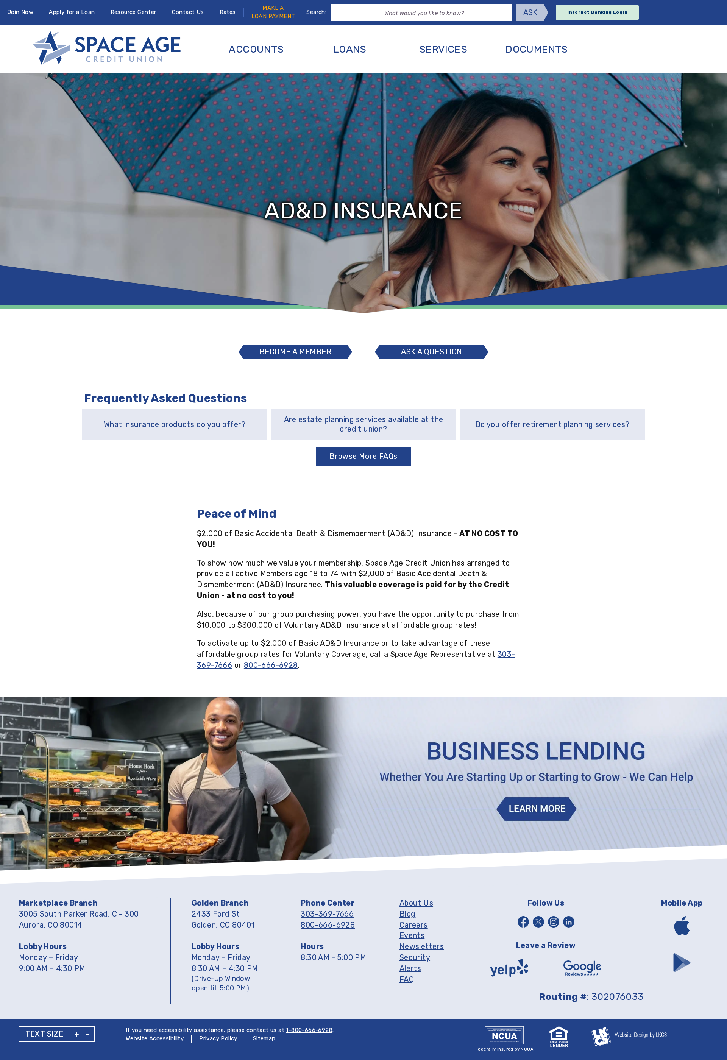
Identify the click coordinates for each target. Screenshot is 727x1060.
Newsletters (421, 946)
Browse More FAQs (363, 456)
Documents (536, 49)
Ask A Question (435, 353)
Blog (407, 913)
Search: (316, 12)
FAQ (406, 979)
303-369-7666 (327, 913)
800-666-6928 (271, 665)
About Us (416, 902)
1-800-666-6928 (309, 1030)
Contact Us (188, 12)
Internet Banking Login (597, 12)
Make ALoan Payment (273, 12)
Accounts (256, 49)
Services (443, 49)
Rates (228, 12)
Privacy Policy (218, 1038)
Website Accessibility (155, 1038)
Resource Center (133, 12)
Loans (350, 49)
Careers (413, 924)
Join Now (20, 12)
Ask (530, 12)
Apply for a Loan (72, 12)
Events (411, 935)
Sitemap (264, 1038)
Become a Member (295, 351)
